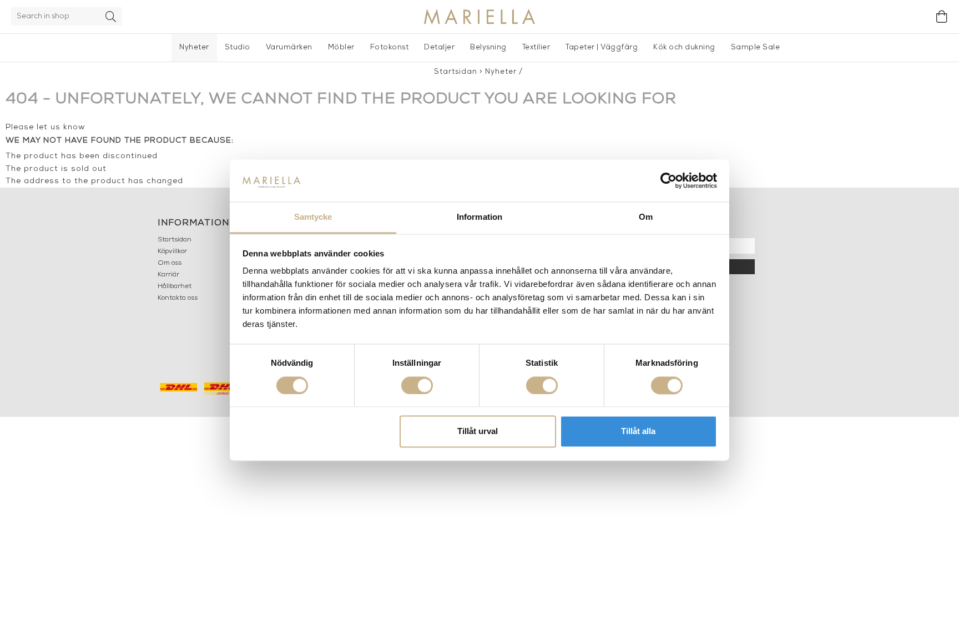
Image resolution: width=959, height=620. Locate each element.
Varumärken (289, 47)
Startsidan (455, 71)
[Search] (111, 16)
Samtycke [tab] (313, 217)
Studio (237, 47)
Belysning (488, 47)
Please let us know (45, 127)
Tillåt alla (638, 431)
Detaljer (439, 47)
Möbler (341, 47)
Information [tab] (479, 217)
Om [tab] (646, 217)
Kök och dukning (684, 47)
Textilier (536, 47)
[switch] (417, 385)
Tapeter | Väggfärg (602, 47)
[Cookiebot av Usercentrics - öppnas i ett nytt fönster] (668, 180)
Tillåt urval (477, 431)
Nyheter (194, 47)
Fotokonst (389, 47)
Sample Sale (755, 47)
